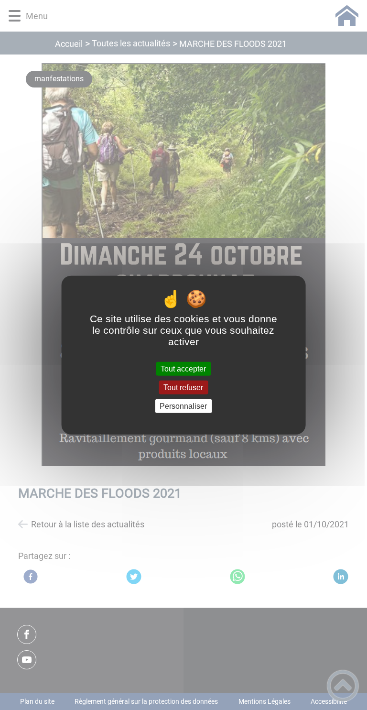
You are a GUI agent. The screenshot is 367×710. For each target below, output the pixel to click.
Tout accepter (183, 368)
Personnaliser (183, 406)
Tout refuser (183, 387)
